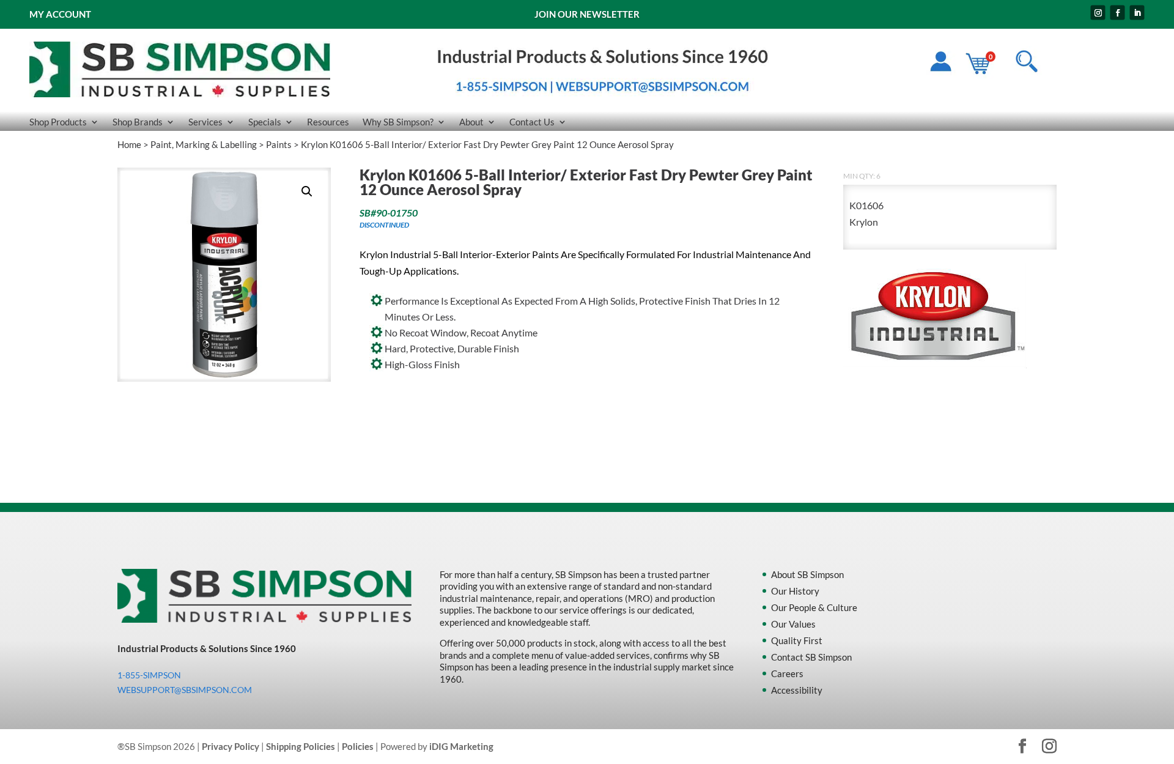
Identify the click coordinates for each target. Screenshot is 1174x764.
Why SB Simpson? (398, 122)
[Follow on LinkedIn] (1137, 13)
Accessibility (796, 689)
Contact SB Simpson (811, 656)
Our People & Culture (814, 607)
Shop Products (58, 122)
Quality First (796, 640)
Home (129, 144)
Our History (795, 590)
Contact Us (532, 122)
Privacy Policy (230, 746)
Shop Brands (138, 122)
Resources (328, 122)
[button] (307, 191)
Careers (787, 673)
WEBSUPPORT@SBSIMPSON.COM (184, 689)
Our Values (793, 623)
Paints (279, 144)
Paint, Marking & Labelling (203, 144)
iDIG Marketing (461, 746)
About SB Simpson (807, 574)
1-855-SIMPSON (149, 675)
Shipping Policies (300, 746)
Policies (358, 746)
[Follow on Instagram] (1098, 13)
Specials (264, 122)
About (471, 122)
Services (205, 122)
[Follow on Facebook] (1117, 13)
